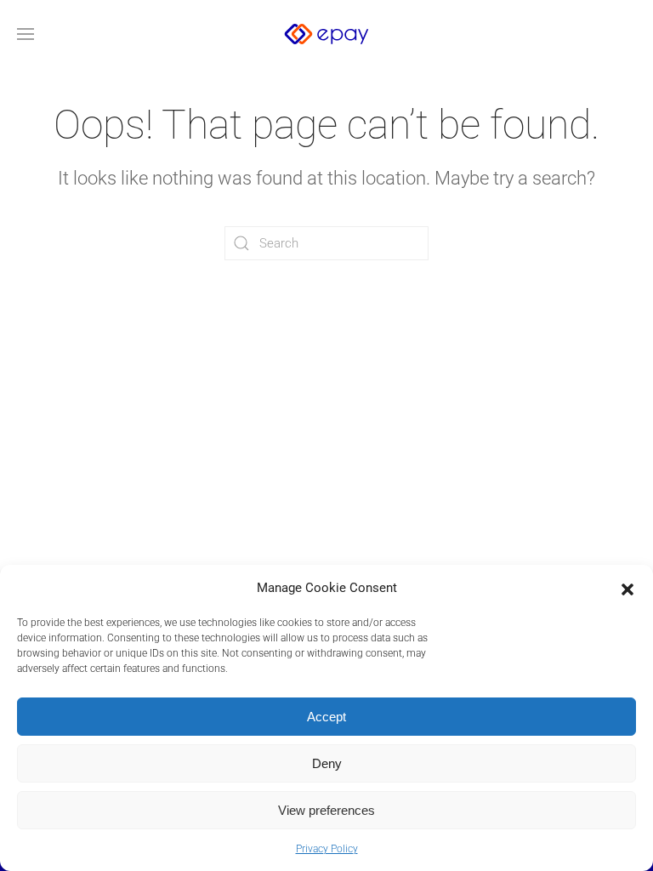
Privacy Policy (327, 849)
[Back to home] (326, 34)
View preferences (326, 810)
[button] (627, 587)
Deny (327, 763)
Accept (326, 716)
